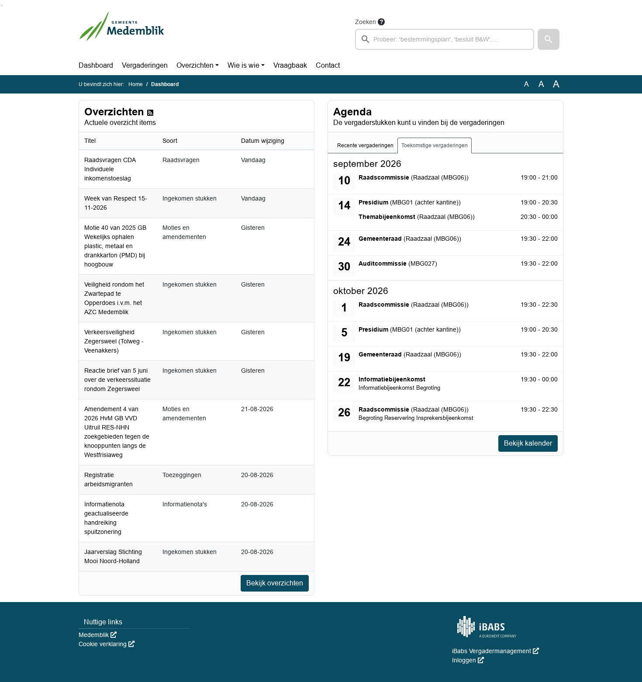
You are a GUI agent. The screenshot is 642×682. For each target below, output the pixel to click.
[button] (548, 39)
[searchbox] (444, 39)
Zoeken (365, 21)
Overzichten (195, 65)
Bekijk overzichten (274, 583)
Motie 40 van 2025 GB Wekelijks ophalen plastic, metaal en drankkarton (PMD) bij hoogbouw (115, 246)
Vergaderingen (145, 65)
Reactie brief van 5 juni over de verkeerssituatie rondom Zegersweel (117, 379)
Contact (328, 65)
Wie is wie (243, 65)
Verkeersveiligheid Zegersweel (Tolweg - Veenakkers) (114, 341)
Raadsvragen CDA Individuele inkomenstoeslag (109, 169)
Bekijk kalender (528, 443)
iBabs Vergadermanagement (495, 650)
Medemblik (98, 634)
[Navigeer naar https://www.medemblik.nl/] (122, 33)
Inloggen (468, 660)
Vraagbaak (290, 65)
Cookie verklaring (107, 643)
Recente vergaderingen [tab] (365, 145)
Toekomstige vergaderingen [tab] (434, 145)
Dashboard (96, 65)
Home (135, 84)
